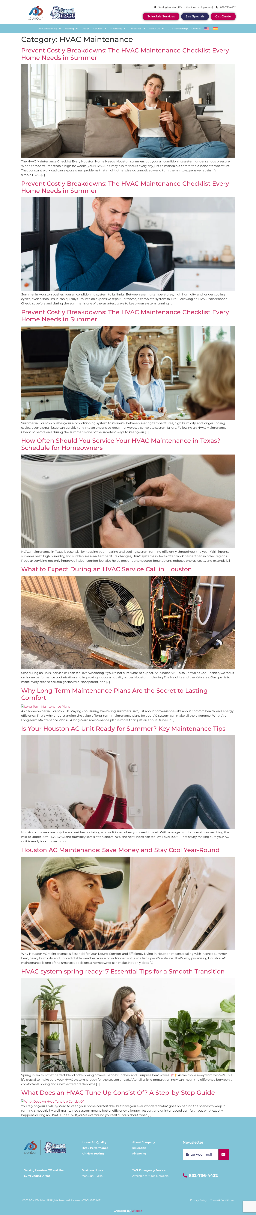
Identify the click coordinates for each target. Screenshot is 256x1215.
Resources (135, 28)
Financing (116, 28)
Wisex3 (136, 1211)
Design (86, 28)
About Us (154, 28)
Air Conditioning (47, 28)
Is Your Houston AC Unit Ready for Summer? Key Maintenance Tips (123, 728)
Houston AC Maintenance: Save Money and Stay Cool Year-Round (120, 850)
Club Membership (178, 28)
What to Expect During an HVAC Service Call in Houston (107, 569)
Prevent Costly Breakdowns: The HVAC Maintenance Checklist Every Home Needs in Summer (125, 54)
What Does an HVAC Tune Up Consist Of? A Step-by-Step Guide (119, 1092)
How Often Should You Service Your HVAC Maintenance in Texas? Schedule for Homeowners (120, 444)
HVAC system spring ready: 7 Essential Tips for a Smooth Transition (123, 971)
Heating (69, 28)
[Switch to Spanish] (215, 28)
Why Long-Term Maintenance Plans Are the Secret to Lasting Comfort (114, 694)
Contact (196, 28)
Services (98, 28)
